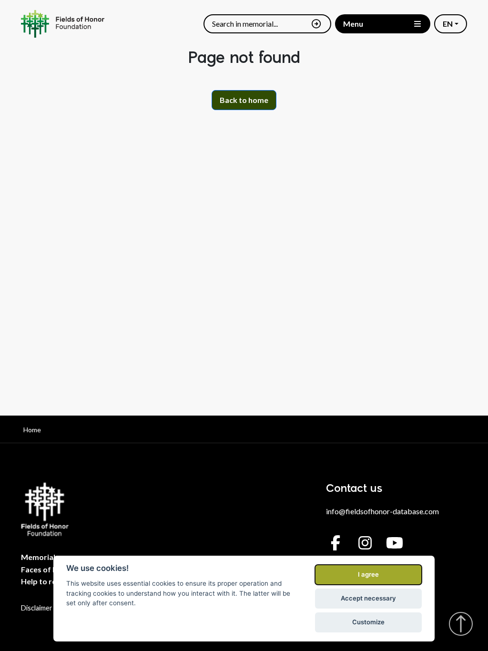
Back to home (244, 99)
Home (32, 430)
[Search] (316, 24)
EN (448, 23)
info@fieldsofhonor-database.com (382, 511)
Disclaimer (36, 608)
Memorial (38, 556)
